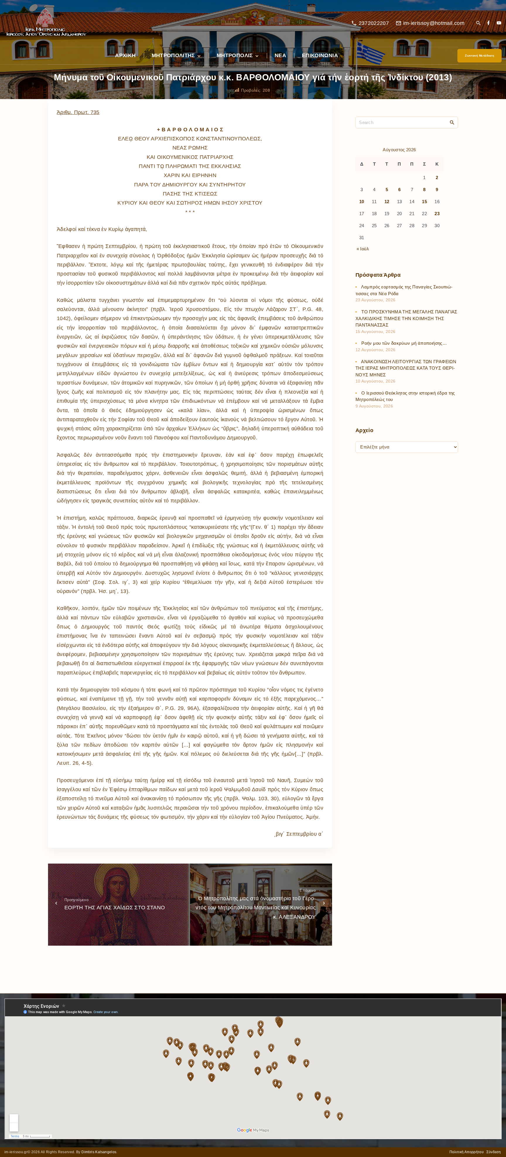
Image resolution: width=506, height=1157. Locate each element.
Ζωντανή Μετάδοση (479, 55)
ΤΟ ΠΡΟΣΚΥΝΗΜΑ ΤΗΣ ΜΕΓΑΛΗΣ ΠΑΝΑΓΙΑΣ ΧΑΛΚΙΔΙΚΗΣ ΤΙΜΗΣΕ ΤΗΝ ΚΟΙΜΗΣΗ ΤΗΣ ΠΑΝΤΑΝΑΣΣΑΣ (406, 319)
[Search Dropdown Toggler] (478, 23)
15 (424, 201)
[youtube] (499, 23)
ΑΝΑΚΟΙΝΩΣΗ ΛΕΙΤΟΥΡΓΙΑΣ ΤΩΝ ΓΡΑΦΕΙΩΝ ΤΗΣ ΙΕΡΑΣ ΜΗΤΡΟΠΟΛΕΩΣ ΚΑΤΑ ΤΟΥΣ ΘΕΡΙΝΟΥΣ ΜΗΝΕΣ (405, 368)
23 (437, 213)
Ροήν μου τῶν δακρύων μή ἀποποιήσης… (404, 343)
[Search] (452, 122)
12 (386, 201)
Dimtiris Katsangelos (98, 1152)
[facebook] (488, 23)
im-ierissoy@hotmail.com (433, 23)
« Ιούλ (363, 248)
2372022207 (374, 23)
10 (361, 201)
